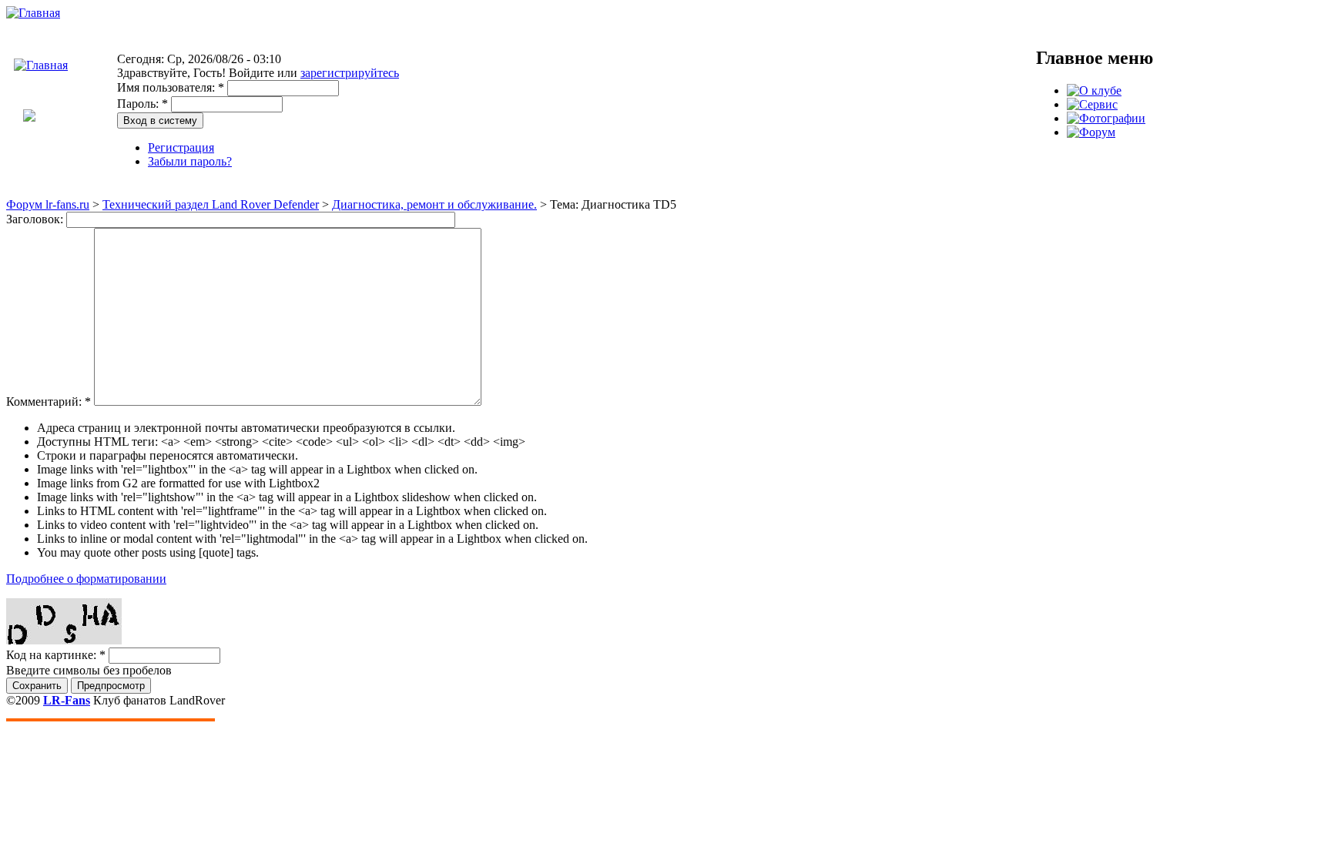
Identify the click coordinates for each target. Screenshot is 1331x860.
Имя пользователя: (170, 87)
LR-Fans (66, 700)
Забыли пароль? (190, 161)
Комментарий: (48, 401)
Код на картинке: (56, 654)
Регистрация (181, 147)
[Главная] (33, 12)
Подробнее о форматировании (86, 578)
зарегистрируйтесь (349, 72)
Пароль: (142, 103)
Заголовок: (36, 219)
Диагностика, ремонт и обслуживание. (434, 204)
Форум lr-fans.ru (47, 204)
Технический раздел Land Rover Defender (210, 204)
